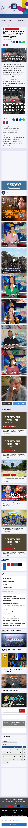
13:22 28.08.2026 (7, 531)
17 (17, 756)
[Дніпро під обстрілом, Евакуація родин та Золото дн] (14, 362)
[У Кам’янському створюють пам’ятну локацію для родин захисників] (14, 468)
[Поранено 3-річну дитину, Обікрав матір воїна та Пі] (14, 285)
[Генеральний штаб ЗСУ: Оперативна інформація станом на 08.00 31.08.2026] (14, 420)
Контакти (10, 803)
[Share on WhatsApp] (23, 42)
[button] (2, 16)
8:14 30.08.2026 (7, 457)
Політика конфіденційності (16, 799)
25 (21, 759)
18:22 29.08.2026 (7, 481)
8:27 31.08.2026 (7, 433)
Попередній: (12, 129)
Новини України (14, 29)
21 (7, 759)
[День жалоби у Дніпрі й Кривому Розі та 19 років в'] (14, 234)
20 (3, 759)
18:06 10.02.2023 (7, 39)
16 (14, 756)
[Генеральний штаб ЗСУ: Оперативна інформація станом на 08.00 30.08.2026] (14, 444)
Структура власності (7, 801)
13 (3, 756)
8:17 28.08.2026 (7, 555)
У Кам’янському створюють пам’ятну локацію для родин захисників (13, 479)
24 (17, 759)
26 (24, 759)
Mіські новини (6, 475)
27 (3, 762)
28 (7, 762)
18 (21, 756)
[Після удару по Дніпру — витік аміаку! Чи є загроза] (14, 388)
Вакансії (16, 801)
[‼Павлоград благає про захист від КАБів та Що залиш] (14, 208)
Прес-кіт (22, 801)
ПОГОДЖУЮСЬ (14, 824)
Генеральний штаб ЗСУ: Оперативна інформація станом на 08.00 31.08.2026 (14, 431)
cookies (16, 820)
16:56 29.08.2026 (7, 507)
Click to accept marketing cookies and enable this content (14, 723)
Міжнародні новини (8, 581)
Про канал (17, 803)
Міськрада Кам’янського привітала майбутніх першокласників (13, 529)
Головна (5, 799)
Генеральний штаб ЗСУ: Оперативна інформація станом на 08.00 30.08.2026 (14, 455)
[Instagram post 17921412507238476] (14, 260)
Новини (7, 29)
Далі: (13, 140)
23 (14, 759)
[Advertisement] (14, 165)
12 (24, 753)
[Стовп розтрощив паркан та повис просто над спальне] (14, 311)
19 (24, 756)
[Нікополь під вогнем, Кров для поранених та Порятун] (14, 337)
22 (10, 759)
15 (10, 756)
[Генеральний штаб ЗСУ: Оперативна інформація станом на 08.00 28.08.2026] (14, 542)
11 (21, 753)
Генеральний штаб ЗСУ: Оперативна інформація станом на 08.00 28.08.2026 (14, 553)
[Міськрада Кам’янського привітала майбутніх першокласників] (14, 518)
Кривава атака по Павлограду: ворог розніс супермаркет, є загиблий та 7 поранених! (13, 504)
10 (17, 753)
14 (7, 756)
